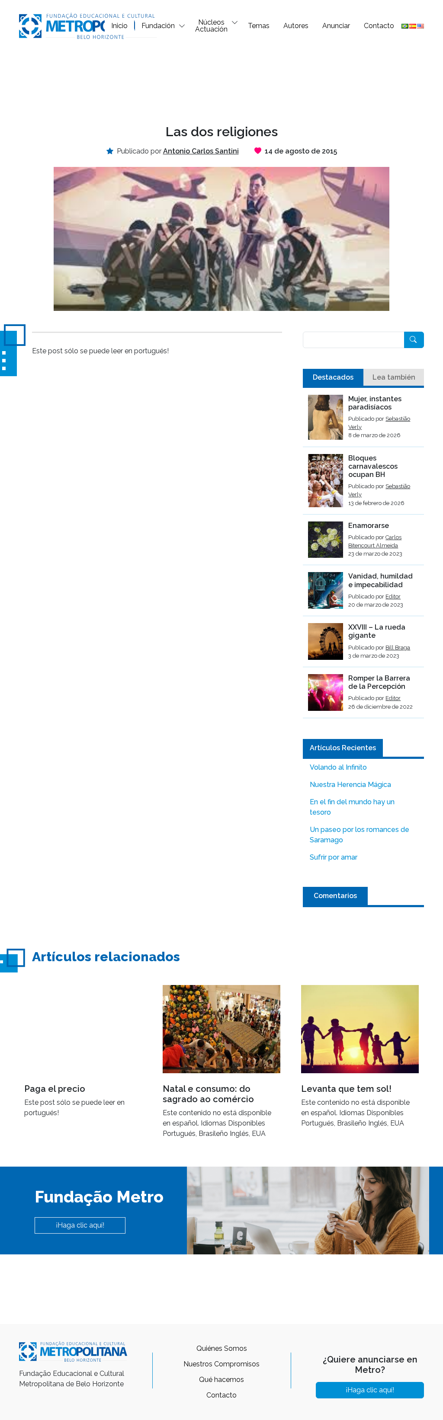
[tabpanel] (363, 556)
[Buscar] (414, 340)
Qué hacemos (221, 1379)
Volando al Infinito (338, 767)
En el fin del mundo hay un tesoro (352, 807)
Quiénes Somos (221, 1348)
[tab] (333, 377)
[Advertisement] (221, 80)
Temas (259, 26)
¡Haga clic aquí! (80, 1225)
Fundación (158, 26)
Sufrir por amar (333, 857)
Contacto (379, 26)
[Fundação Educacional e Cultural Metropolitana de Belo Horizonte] (88, 25)
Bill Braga (397, 647)
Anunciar (336, 26)
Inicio (119, 26)
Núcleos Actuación (211, 25)
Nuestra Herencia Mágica (350, 784)
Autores (295, 26)
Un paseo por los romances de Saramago (359, 834)
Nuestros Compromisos (221, 1364)
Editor (393, 596)
